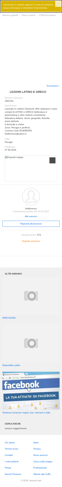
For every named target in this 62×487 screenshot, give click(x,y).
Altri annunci (31, 216)
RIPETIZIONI (9, 318)
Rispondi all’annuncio (31, 223)
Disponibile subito (11, 365)
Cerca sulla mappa (42, 461)
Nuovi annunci (40, 455)
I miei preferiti (11, 461)
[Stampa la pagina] (31, 251)
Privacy (37, 448)
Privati (8, 467)
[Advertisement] (31, 48)
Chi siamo (10, 442)
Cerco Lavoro (28, 15)
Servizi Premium (13, 474)
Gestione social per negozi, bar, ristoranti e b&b (26, 412)
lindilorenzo (31, 208)
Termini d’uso (11, 448)
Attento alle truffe (42, 474)
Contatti (9, 455)
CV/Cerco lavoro (47, 15)
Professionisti (40, 467)
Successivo (52, 85)
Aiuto (35, 442)
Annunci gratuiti (10, 15)
